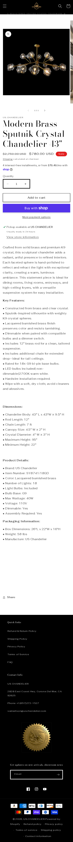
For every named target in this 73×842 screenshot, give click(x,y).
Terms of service (26, 830)
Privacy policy (54, 824)
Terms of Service (18, 654)
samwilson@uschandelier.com (26, 711)
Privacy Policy (16, 646)
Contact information (38, 836)
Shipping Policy (17, 638)
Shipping (8, 159)
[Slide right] (45, 110)
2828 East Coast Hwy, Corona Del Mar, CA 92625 (34, 693)
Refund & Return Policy (21, 631)
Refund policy (32, 824)
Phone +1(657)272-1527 (23, 703)
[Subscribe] (58, 774)
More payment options (36, 217)
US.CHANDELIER (34, 819)
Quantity (8, 176)
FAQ (10, 662)
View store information (23, 237)
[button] (5, 6)
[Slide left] (28, 110)
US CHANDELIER (18, 683)
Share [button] (11, 597)
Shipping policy (51, 830)
